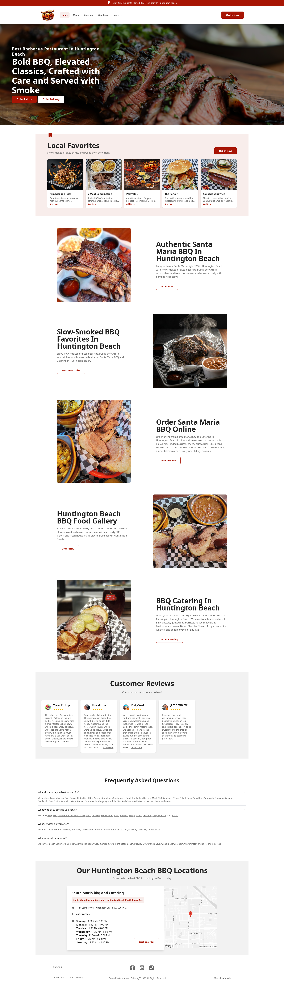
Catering (66, 829)
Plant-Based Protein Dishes (71, 815)
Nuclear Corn (153, 801)
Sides (139, 815)
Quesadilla (110, 801)
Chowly (227, 978)
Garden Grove (107, 843)
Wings (132, 815)
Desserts (147, 815)
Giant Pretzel (77, 801)
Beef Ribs (88, 798)
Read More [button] (108, 747)
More (116, 15)
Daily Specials (159, 815)
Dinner (57, 829)
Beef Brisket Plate (73, 798)
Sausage (219, 798)
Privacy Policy (76, 977)
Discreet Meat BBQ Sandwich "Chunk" (162, 798)
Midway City (140, 843)
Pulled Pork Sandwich (203, 798)
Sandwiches (107, 815)
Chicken (96, 815)
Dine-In (156, 829)
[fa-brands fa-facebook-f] (132, 967)
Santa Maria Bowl (122, 798)
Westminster (190, 843)
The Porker (137, 798)
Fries (116, 815)
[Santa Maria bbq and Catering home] (47, 15)
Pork (88, 815)
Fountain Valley (91, 843)
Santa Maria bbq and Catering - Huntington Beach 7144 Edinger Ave (108, 900)
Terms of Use (59, 977)
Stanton (179, 843)
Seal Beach (168, 843)
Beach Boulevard (57, 843)
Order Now (232, 15)
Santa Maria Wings (94, 801)
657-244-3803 (83, 914)
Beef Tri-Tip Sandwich (59, 801)
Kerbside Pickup (119, 829)
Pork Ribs (186, 798)
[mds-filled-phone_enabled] (151, 967)
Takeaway (142, 829)
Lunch (50, 829)
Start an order (146, 941)
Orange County (154, 843)
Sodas (175, 815)
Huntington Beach (124, 843)
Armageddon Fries (103, 798)
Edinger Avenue (75, 843)
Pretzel (123, 815)
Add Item (54, 204)
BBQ (49, 815)
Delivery (132, 829)
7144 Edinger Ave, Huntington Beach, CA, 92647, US (102, 907)
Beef (55, 815)
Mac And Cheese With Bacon (131, 801)
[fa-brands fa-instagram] (142, 967)
